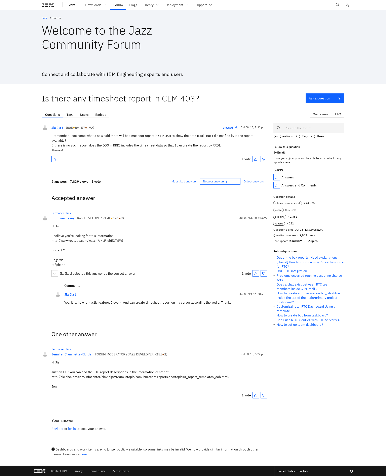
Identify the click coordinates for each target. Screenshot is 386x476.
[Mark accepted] (54, 273)
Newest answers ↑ (215, 181)
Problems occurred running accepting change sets (309, 277)
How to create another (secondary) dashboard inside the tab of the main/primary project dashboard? (310, 297)
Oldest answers (254, 181)
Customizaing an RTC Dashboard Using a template (306, 308)
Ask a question (319, 98)
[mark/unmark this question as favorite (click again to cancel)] (54, 159)
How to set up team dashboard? (300, 324)
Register (57, 429)
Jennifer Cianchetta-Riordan (72, 354)
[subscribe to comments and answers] (276, 185)
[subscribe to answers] (276, 177)
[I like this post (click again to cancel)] (256, 159)
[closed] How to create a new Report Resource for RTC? (310, 264)
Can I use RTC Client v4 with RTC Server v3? (309, 320)
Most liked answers (184, 181)
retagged (227, 127)
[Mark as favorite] (54, 159)
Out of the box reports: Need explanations (307, 257)
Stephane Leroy (63, 218)
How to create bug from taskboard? (302, 315)
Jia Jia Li (57, 128)
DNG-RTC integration (292, 271)
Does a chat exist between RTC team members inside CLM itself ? (303, 286)
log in (72, 429)
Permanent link (61, 213)
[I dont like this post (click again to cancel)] (264, 159)
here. (84, 454)
